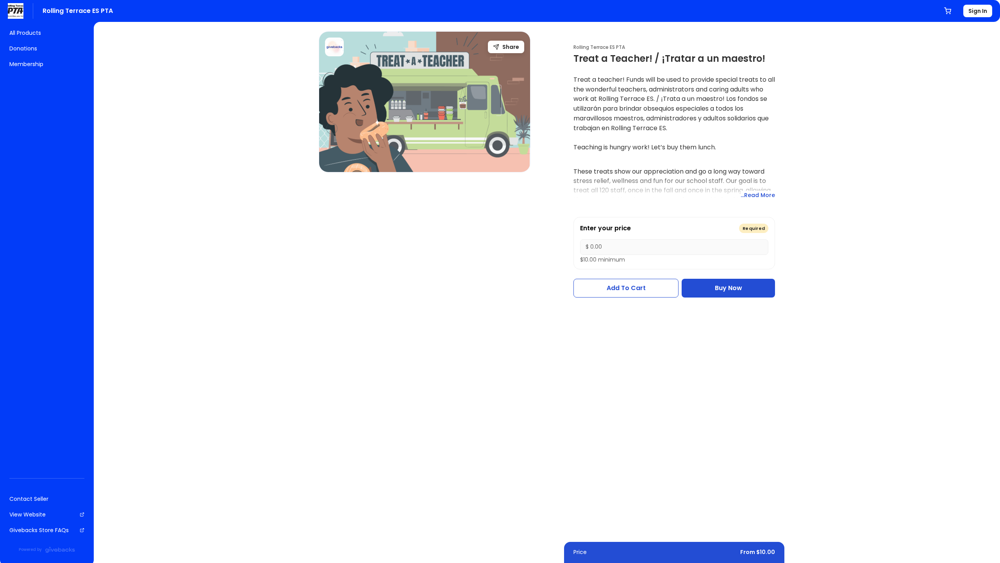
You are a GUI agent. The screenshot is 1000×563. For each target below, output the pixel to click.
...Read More (758, 195)
